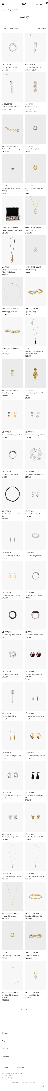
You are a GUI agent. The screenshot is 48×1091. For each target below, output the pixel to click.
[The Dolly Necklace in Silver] (35, 856)
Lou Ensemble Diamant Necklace (10, 996)
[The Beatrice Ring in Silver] (35, 615)
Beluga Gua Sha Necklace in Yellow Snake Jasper (11, 271)
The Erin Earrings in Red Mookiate (33, 675)
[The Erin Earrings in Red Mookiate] (35, 654)
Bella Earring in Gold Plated (11, 956)
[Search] (37, 4)
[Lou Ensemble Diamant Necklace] (12, 975)
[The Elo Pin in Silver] (12, 696)
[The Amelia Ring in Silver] (35, 535)
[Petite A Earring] (35, 250)
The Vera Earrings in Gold (34, 837)
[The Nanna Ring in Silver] (35, 575)
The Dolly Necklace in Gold (11, 876)
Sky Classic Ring (30, 312)
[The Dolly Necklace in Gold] (12, 856)
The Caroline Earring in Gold (12, 435)
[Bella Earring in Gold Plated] (12, 935)
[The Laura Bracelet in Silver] (35, 454)
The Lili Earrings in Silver (11, 556)
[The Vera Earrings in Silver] (12, 817)
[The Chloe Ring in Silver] (12, 47)
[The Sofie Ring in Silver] (12, 654)
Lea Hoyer (29, 104)
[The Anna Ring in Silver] (12, 454)
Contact (4, 1033)
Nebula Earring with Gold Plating (11, 189)
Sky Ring (5, 351)
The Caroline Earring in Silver (35, 435)
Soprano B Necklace (9, 916)
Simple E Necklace (31, 230)
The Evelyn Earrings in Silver (35, 716)
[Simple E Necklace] (35, 210)
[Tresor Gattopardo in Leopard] (12, 210)
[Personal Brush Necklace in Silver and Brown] (35, 331)
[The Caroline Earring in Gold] (12, 415)
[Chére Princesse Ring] (35, 935)
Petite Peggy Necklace (9, 312)
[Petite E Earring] (12, 373)
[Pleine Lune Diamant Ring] (35, 896)
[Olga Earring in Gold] (35, 87)
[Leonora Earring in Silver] (35, 129)
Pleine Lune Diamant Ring (34, 916)
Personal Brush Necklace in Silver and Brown (34, 352)
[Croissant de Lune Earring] (12, 129)
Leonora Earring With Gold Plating (34, 189)
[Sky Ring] (12, 331)
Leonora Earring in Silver (33, 149)
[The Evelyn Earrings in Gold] (12, 735)
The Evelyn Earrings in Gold (11, 756)
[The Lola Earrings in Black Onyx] (35, 775)
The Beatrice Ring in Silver (34, 635)
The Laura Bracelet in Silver (34, 474)
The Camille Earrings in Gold (35, 756)
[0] (44, 4)
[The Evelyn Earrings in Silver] (35, 696)
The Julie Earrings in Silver (34, 514)
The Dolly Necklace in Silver (34, 876)
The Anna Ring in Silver (10, 474)
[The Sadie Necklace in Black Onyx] (12, 494)
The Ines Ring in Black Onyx (11, 635)
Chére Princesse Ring (32, 956)
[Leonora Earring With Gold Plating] (35, 168)
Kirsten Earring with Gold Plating (34, 394)
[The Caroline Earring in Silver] (35, 415)
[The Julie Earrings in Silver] (35, 494)
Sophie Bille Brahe (10, 146)
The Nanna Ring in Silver (33, 595)
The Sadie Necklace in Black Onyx (11, 515)
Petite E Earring (7, 393)
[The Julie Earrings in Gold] (12, 575)
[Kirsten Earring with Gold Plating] (35, 373)
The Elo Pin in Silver (9, 716)
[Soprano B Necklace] (12, 896)
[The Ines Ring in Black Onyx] (12, 615)
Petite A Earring (30, 270)
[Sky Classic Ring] (35, 291)
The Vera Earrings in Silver (11, 837)
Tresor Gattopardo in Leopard (12, 230)
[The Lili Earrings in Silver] (12, 535)
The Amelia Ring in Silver (33, 556)
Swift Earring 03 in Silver (33, 67)
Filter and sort (11, 28)
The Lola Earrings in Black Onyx (34, 796)
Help (3, 1041)
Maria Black (30, 65)
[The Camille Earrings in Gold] (35, 735)
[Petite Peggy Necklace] (12, 291)
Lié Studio (6, 65)
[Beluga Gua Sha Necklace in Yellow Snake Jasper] (12, 250)
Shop (9, 10)
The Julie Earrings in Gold (11, 595)
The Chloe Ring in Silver (10, 67)
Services (5, 1049)
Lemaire (5, 267)
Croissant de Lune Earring (11, 149)
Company (5, 1057)
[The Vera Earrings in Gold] (35, 817)
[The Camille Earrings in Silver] (12, 775)
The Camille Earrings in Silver (12, 795)
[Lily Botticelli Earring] (35, 975)
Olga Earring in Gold (32, 107)
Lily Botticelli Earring (32, 995)
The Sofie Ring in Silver (10, 674)
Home (3, 10)
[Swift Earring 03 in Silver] (35, 47)
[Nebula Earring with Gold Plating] (12, 168)
